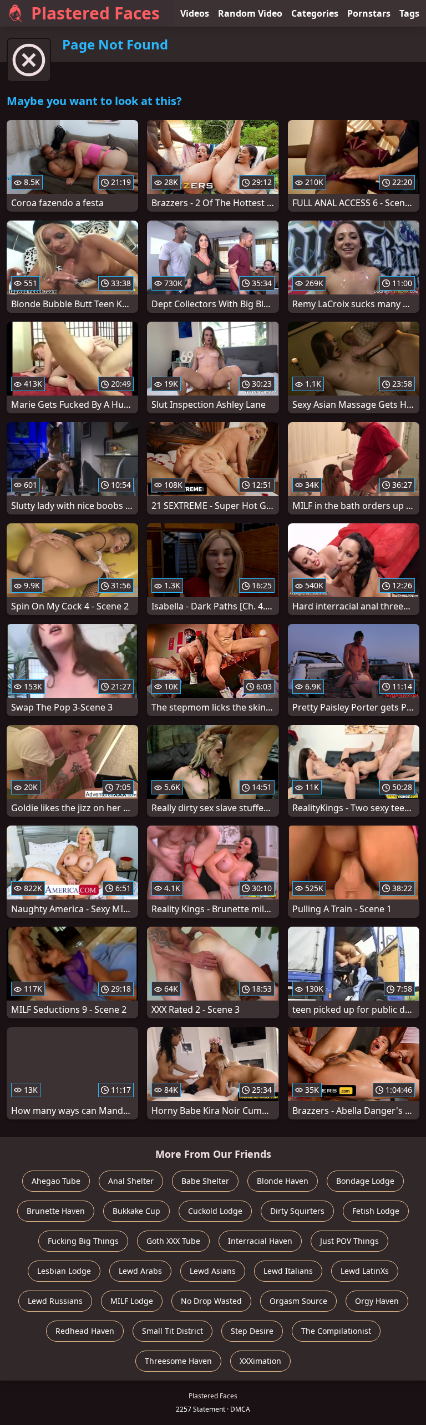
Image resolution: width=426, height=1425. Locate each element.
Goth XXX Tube (173, 1241)
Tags (409, 13)
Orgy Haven (377, 1301)
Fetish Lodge (375, 1211)
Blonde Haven (282, 1181)
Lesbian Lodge (64, 1271)
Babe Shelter (205, 1181)
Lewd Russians (55, 1301)
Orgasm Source (298, 1301)
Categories (314, 13)
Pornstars (368, 13)
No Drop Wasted (211, 1301)
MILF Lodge (131, 1301)
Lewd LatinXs (365, 1271)
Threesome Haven (178, 1361)
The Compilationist (336, 1331)
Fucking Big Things (83, 1241)
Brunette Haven (56, 1211)
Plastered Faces (95, 13)
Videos (194, 13)
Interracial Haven (260, 1241)
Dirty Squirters (297, 1211)
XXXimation (260, 1361)
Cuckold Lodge (215, 1211)
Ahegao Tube (56, 1181)
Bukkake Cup (136, 1211)
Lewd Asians (213, 1271)
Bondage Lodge (365, 1181)
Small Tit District (172, 1331)
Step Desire (252, 1331)
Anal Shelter (131, 1181)
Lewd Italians (288, 1271)
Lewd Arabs (140, 1271)
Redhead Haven (84, 1331)
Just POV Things (349, 1241)
